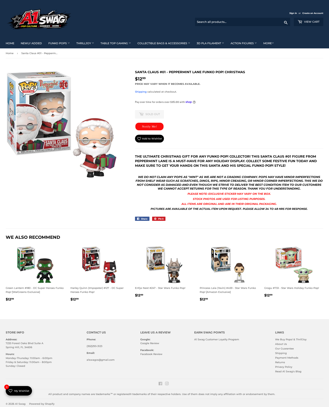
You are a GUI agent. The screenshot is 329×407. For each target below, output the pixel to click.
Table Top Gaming (117, 43)
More (267, 43)
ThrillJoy (86, 43)
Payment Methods (286, 357)
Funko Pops (60, 43)
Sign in (293, 13)
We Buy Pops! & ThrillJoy (291, 339)
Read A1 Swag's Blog (288, 371)
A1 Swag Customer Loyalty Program (216, 339)
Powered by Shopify (41, 403)
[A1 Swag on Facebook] (160, 384)
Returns (280, 362)
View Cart (311, 21)
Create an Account (312, 13)
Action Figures (245, 43)
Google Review (149, 343)
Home (11, 43)
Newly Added (33, 43)
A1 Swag (20, 403)
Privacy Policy (283, 366)
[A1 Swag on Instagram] (167, 384)
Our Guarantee (284, 348)
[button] (149, 126)
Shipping (141, 91)
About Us (281, 343)
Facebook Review (151, 354)
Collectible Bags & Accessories (165, 43)
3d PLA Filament (212, 43)
